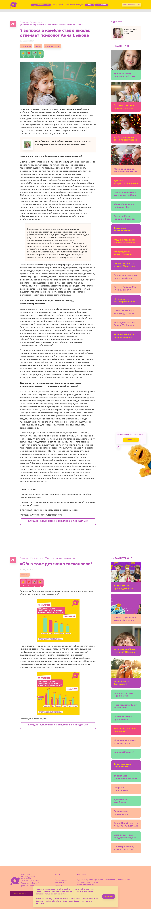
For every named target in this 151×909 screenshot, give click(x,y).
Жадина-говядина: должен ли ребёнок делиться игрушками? (124, 241)
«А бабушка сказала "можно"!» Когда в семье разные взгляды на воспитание (126, 324)
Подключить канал (41, 4)
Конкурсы (80, 4)
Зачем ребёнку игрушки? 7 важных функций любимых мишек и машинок (124, 218)
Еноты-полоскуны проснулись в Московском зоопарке (124, 718)
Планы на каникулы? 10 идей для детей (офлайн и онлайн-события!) (125, 312)
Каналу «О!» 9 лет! (124, 752)
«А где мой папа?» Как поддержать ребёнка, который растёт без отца (124, 336)
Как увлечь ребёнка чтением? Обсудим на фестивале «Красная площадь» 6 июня (125, 651)
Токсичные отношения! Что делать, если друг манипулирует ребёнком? (124, 229)
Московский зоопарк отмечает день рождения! (125, 742)
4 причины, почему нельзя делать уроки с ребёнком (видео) (49, 510)
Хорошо (109, 896)
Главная (24, 22)
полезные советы (52, 46)
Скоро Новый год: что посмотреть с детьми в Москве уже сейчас (126, 825)
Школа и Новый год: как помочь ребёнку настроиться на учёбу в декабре (126, 194)
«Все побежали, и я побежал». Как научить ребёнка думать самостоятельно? (124, 206)
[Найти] (139, 5)
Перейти (131, 439)
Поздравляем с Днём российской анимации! (125, 706)
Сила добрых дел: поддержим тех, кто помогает (125, 836)
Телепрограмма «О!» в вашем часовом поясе (122, 765)
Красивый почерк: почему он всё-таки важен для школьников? (124, 75)
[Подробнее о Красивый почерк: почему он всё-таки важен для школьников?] (126, 65)
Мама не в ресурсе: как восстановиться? (125, 170)
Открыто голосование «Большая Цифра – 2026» (124, 789)
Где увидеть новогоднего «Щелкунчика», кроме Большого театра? (126, 813)
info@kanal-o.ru (89, 884)
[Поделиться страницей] (13, 24)
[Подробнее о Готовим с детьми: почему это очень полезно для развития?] (126, 97)
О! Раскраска (101, 4)
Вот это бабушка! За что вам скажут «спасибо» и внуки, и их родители (125, 289)
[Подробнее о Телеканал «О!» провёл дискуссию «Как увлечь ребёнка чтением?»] (126, 577)
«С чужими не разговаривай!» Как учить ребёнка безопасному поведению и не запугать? (124, 300)
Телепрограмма (58, 4)
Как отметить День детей (121, 682)
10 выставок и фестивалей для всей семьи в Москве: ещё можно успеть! (125, 777)
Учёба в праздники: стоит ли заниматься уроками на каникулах (125, 139)
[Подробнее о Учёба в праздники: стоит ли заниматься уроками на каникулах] (126, 128)
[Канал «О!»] (13, 5)
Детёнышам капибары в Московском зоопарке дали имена (125, 801)
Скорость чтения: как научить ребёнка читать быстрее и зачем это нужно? (125, 277)
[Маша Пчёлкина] (118, 33)
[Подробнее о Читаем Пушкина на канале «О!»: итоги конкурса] (126, 609)
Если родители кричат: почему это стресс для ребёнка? (125, 253)
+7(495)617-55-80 (91, 882)
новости (24, 575)
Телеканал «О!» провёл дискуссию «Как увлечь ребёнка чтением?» (125, 587)
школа (38, 46)
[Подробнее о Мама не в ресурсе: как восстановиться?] (126, 160)
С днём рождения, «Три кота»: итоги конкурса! (124, 848)
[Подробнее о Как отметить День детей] (126, 673)
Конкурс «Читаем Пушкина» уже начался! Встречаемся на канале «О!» (126, 695)
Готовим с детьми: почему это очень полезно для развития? (124, 107)
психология (26, 46)
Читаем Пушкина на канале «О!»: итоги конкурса (125, 619)
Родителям (70, 4)
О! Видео (90, 4)
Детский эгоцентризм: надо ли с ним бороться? (126, 182)
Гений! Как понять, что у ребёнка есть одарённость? (124, 265)
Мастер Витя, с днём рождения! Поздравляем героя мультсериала (125, 730)
